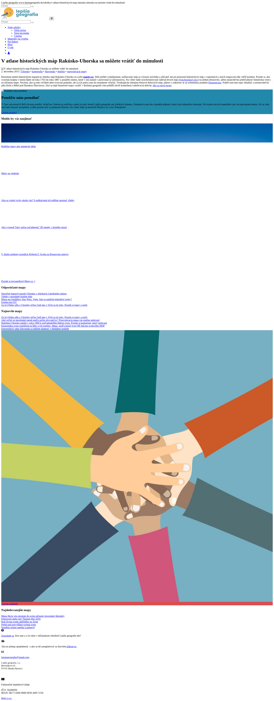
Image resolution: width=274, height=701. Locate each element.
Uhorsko (25, 71)
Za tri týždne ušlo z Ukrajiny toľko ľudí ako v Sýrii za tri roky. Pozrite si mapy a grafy (44, 305)
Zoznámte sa (7, 635)
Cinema (18, 36)
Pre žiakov (13, 41)
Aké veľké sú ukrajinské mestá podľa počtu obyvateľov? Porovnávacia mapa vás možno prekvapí (50, 320)
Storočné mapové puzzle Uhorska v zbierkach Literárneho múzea (34, 293)
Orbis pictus (20, 30)
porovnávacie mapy (77, 71)
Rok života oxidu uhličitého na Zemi (19, 621)
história (61, 71)
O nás (10, 47)
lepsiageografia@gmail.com (15, 657)
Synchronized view (188, 79)
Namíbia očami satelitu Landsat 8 (18, 627)
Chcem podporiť (9, 603)
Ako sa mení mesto (162, 85)
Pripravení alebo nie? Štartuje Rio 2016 (21, 619)
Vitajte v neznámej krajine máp (16, 296)
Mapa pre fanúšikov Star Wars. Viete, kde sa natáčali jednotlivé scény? (36, 299)
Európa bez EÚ (9, 302)
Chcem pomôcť (9, 112)
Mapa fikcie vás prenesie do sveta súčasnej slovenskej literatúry (33, 616)
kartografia (37, 71)
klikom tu (71, 646)
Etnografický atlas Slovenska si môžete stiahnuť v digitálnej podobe (35, 328)
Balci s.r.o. (6, 698)
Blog (10, 44)
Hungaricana (214, 82)
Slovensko (50, 71)
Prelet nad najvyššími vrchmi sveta (18, 624)
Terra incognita (21, 33)
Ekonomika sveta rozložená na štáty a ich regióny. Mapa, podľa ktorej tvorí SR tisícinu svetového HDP (53, 325)
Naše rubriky (14, 27)
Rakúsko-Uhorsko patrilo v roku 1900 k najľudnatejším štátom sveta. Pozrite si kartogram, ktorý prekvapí (54, 323)
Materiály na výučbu (18, 38)
